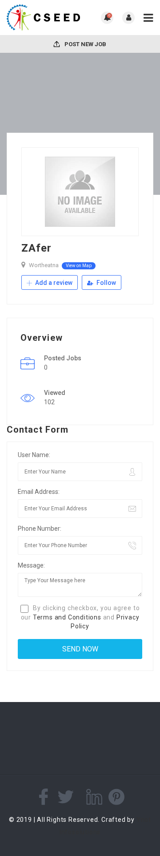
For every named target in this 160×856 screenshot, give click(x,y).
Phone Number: (39, 528)
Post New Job (84, 44)
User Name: (34, 454)
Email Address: (39, 491)
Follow (105, 282)
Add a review (53, 282)
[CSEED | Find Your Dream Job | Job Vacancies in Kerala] (43, 17)
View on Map (79, 265)
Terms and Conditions (67, 617)
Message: (31, 565)
